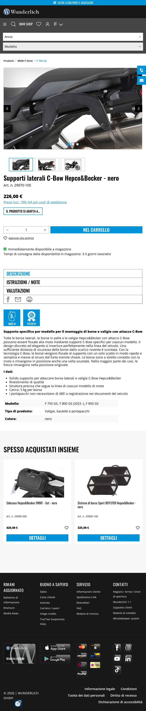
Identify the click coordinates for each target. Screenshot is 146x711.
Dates (43, 591)
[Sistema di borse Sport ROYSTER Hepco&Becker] (109, 480)
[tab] (73, 273)
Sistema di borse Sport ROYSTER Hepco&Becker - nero (107, 505)
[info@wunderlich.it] (141, 80)
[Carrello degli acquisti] (143, 24)
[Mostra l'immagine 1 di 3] (68, 144)
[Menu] (5, 24)
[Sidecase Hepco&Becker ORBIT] (37, 480)
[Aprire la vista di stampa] (29, 299)
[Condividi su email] (18, 299)
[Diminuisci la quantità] (7, 229)
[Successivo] (138, 108)
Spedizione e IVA (86, 597)
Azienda (45, 602)
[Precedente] (7, 108)
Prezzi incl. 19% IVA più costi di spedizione (35, 202)
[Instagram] (128, 648)
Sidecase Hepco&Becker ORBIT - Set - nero (31, 503)
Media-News (11, 613)
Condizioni (129, 689)
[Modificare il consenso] (18, 703)
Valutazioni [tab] (18, 290)
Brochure (9, 608)
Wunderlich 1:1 (122, 602)
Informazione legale (100, 689)
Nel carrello (96, 229)
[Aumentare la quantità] (45, 229)
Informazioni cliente (88, 591)
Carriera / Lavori (49, 608)
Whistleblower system (126, 618)
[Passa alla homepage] (21, 11)
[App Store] (55, 648)
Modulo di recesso (87, 613)
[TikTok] (117, 670)
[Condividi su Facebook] (8, 299)
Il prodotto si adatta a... (23, 211)
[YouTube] (117, 659)
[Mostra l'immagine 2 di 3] (73, 144)
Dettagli (37, 537)
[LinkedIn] (128, 659)
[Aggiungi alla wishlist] (66, 528)
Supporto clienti (122, 607)
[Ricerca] (13, 24)
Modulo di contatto (124, 613)
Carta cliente (47, 597)
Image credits (48, 613)
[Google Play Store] (55, 659)
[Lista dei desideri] (38, 24)
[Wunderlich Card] (19, 654)
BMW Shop (26, 24)
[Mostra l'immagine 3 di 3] (77, 144)
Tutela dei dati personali (86, 695)
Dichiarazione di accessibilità (120, 702)
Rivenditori (83, 602)
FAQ (79, 608)
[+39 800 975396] (141, 70)
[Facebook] (117, 648)
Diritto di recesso (123, 695)
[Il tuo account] (47, 24)
